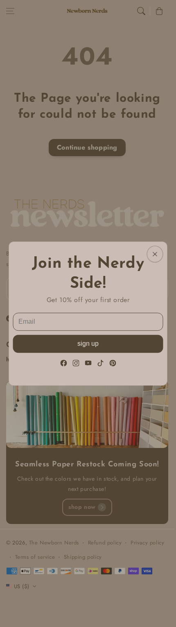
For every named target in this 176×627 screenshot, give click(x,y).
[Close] (155, 254)
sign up (88, 343)
